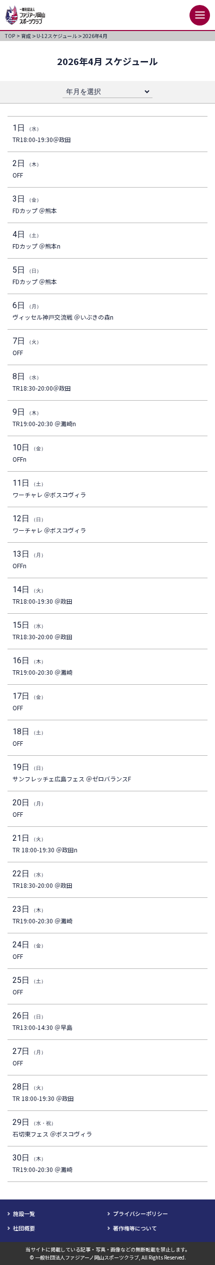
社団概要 (24, 1228)
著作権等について (135, 1228)
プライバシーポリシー (140, 1213)
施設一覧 (24, 1213)
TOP (12, 36)
